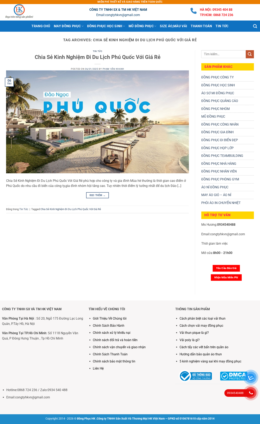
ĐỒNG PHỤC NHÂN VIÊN (219, 171)
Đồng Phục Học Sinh (104, 26)
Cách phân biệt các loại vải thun (202, 318)
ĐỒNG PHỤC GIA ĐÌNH (217, 132)
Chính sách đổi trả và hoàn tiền (115, 340)
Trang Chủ (40, 26)
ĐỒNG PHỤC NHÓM (215, 109)
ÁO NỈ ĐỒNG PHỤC (214, 187)
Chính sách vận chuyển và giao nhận (119, 347)
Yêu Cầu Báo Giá (226, 268)
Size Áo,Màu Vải (173, 26)
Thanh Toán (201, 26)
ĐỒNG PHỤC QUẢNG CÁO (219, 101)
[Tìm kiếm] (255, 26)
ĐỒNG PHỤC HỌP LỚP (217, 148)
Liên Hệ (98, 368)
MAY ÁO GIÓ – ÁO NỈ (216, 195)
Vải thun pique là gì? (194, 333)
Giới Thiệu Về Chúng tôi (110, 318)
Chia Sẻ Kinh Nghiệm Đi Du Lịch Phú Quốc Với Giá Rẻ (97, 57)
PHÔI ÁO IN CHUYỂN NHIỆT (221, 203)
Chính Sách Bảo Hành (108, 325)
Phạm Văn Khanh (113, 69)
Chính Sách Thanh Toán (110, 354)
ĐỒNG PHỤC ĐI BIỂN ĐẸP (219, 140)
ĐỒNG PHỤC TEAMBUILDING (222, 156)
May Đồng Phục (67, 26)
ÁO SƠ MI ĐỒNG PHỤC (217, 93)
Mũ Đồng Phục (141, 26)
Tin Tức (222, 26)
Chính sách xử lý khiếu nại (111, 333)
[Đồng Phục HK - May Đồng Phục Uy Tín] (23, 12)
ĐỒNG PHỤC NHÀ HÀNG (218, 164)
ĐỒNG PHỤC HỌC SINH (218, 85)
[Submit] (250, 54)
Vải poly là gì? (190, 340)
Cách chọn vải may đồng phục (201, 325)
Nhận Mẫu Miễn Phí (226, 277)
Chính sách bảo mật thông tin (114, 361)
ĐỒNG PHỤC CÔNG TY (217, 77)
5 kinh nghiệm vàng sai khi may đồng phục (210, 361)
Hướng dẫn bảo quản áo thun (201, 354)
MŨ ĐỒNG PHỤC (213, 116)
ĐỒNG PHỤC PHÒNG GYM (220, 179)
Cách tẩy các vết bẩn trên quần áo (204, 347)
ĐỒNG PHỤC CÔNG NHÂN (219, 124)
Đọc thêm (98, 195)
